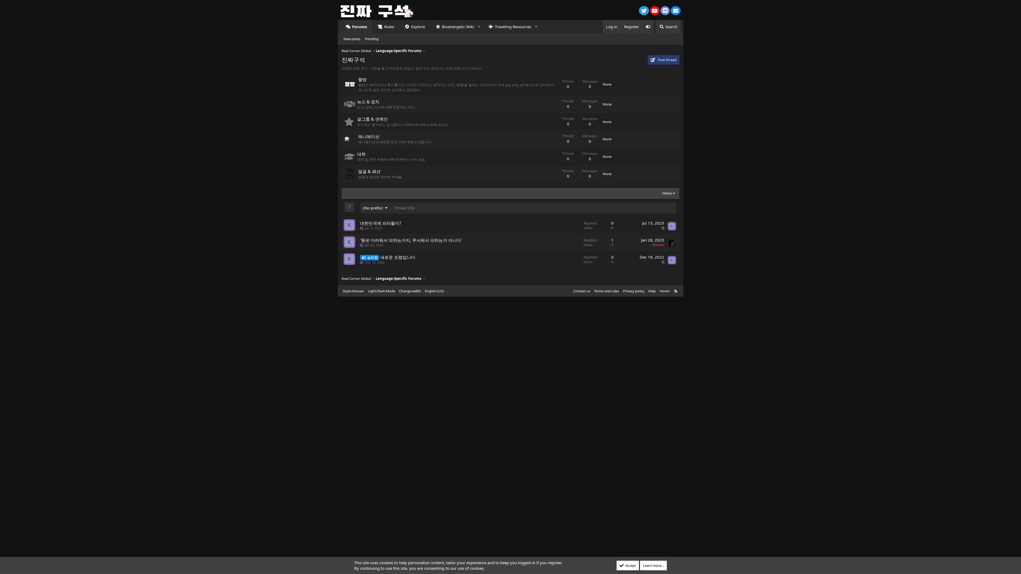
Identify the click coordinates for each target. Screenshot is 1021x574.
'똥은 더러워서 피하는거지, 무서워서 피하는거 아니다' (411, 240)
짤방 (362, 79)
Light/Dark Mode (381, 291)
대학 (361, 154)
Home (664, 291)
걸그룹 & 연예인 (372, 119)
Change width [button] (410, 291)
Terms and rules (606, 291)
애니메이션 (368, 137)
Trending (372, 38)
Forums (359, 26)
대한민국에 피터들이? (380, 223)
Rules (389, 26)
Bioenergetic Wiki (458, 26)
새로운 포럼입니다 (397, 257)
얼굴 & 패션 (369, 171)
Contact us (581, 291)
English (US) (434, 291)
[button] (479, 26)
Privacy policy (634, 291)
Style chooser (353, 291)
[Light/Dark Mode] (648, 26)
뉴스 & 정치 (368, 102)
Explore (418, 26)
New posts (352, 38)
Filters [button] (667, 193)
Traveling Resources (513, 26)
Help (652, 291)
